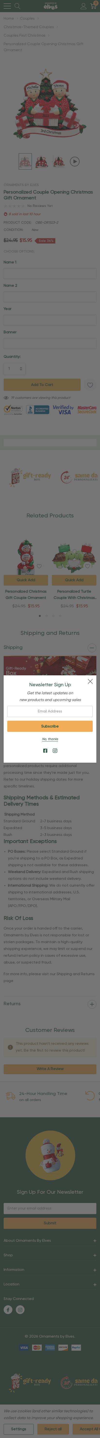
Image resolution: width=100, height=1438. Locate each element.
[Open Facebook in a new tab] (45, 750)
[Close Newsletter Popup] (90, 681)
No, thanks (50, 739)
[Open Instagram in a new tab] (55, 750)
